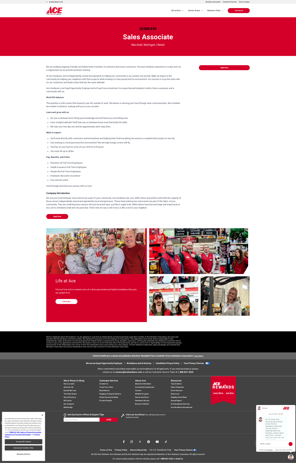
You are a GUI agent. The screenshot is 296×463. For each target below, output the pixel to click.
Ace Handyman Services (180, 404)
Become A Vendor (142, 404)
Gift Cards (68, 401)
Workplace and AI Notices (139, 363)
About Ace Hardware (143, 384)
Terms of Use (106, 450)
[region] (23, 436)
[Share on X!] (140, 440)
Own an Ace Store (142, 397)
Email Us (179, 459)
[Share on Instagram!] (131, 441)
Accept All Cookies (23, 442)
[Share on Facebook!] (124, 441)
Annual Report (176, 401)
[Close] (42, 415)
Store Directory (70, 397)
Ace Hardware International (181, 407)
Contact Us (103, 384)
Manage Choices (23, 454)
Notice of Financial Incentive (30, 432)
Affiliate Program (142, 394)
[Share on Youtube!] (157, 441)
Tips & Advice (176, 384)
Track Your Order (106, 387)
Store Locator (244, 2)
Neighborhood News (179, 397)
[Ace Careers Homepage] (80, 10)
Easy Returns (104, 390)
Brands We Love (70, 390)
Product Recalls (105, 401)
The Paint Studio (70, 394)
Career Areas (194, 10)
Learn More (198, 356)
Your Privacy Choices (194, 363)
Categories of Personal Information (18, 434)
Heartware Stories (142, 401)
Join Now (230, 393)
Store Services (176, 390)
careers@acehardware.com (128, 372)
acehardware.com (56, 2)
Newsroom (175, 394)
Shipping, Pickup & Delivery (110, 394)
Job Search (238, 10)
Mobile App (68, 407)
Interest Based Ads (138, 450)
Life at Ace (176, 10)
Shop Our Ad (68, 387)
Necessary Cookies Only (23, 448)
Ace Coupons (69, 404)
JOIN (108, 419)
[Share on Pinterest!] (148, 441)
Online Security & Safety (108, 397)
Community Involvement (144, 387)
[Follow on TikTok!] (166, 440)
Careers (138, 390)
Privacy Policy (121, 450)
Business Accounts (213, 2)
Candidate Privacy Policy (167, 363)
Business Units (213, 10)
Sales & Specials (177, 387)
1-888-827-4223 (185, 372)
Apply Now (57, 216)
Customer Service (230, 2)
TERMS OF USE (14, 432)
